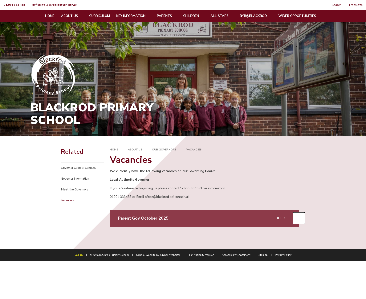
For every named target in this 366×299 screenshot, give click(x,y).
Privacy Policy (283, 255)
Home (114, 149)
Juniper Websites (170, 255)
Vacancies (193, 149)
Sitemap (263, 255)
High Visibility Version (201, 255)
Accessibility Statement (236, 255)
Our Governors (164, 149)
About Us (135, 149)
